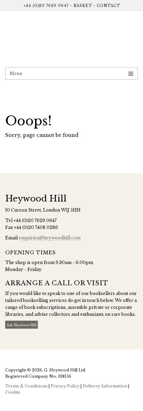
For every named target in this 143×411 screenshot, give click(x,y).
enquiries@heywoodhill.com (50, 237)
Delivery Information (105, 386)
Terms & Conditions (26, 386)
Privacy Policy (65, 386)
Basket (83, 5)
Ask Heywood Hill (21, 324)
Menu (16, 73)
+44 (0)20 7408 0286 (36, 227)
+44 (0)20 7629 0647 (46, 5)
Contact (108, 5)
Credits (12, 392)
